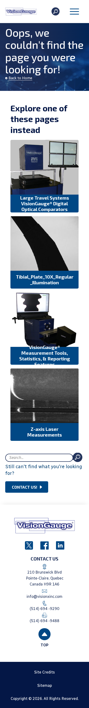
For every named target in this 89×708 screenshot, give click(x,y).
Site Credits (44, 672)
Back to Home (20, 78)
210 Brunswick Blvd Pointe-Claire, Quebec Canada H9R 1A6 (44, 578)
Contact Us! (24, 487)
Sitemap (44, 685)
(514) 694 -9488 (44, 621)
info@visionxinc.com (44, 596)
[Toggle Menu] (74, 12)
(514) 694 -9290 (44, 608)
